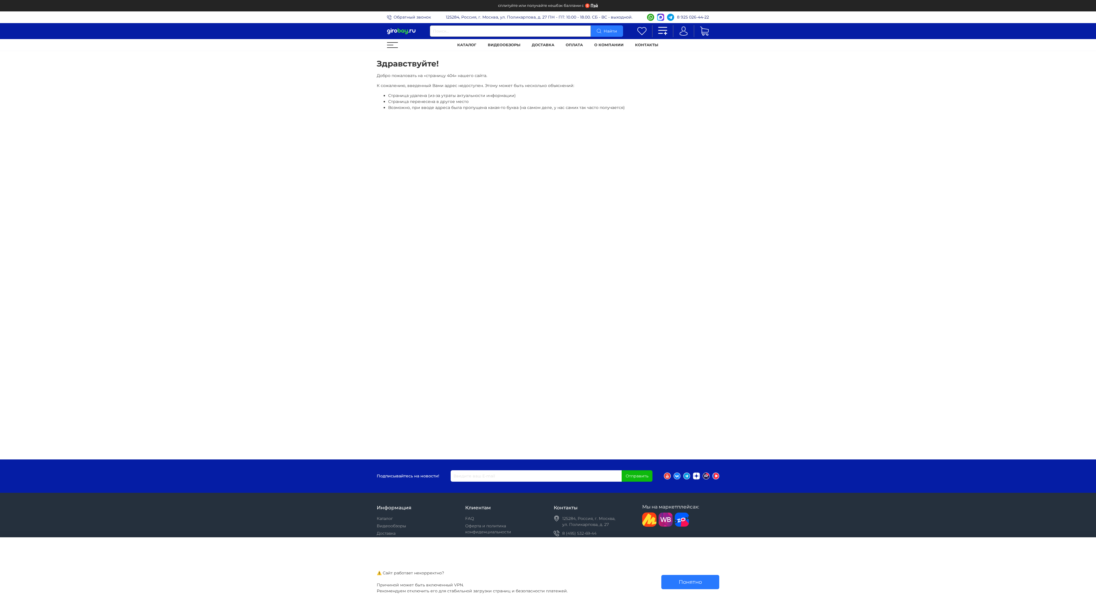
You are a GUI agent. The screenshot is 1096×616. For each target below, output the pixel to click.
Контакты (646, 45)
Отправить (637, 476)
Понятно (690, 582)
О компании (609, 45)
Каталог (466, 45)
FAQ (469, 518)
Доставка (543, 45)
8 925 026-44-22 (693, 17)
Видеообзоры (504, 45)
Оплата (574, 45)
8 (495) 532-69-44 (579, 533)
